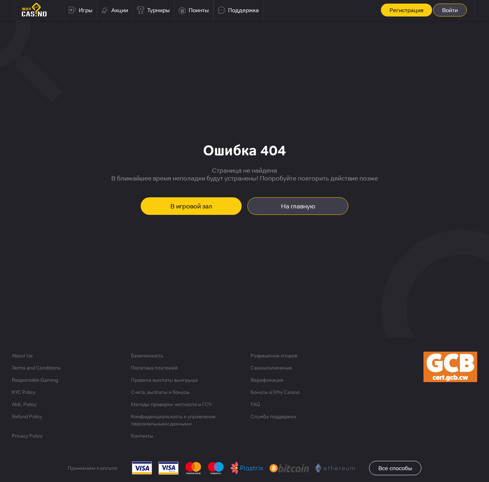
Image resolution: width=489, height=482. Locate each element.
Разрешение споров (274, 355)
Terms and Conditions (36, 368)
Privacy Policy (27, 436)
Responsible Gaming (35, 380)
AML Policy (24, 404)
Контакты (142, 436)
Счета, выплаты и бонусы (160, 392)
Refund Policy (27, 416)
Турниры (158, 10)
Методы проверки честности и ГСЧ (171, 404)
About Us (22, 355)
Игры (85, 10)
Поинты (199, 10)
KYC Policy (23, 392)
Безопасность (147, 355)
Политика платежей (154, 368)
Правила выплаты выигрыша (164, 380)
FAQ (255, 404)
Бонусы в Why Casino (275, 392)
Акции (119, 10)
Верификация (267, 380)
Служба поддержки (273, 416)
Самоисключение (271, 368)
